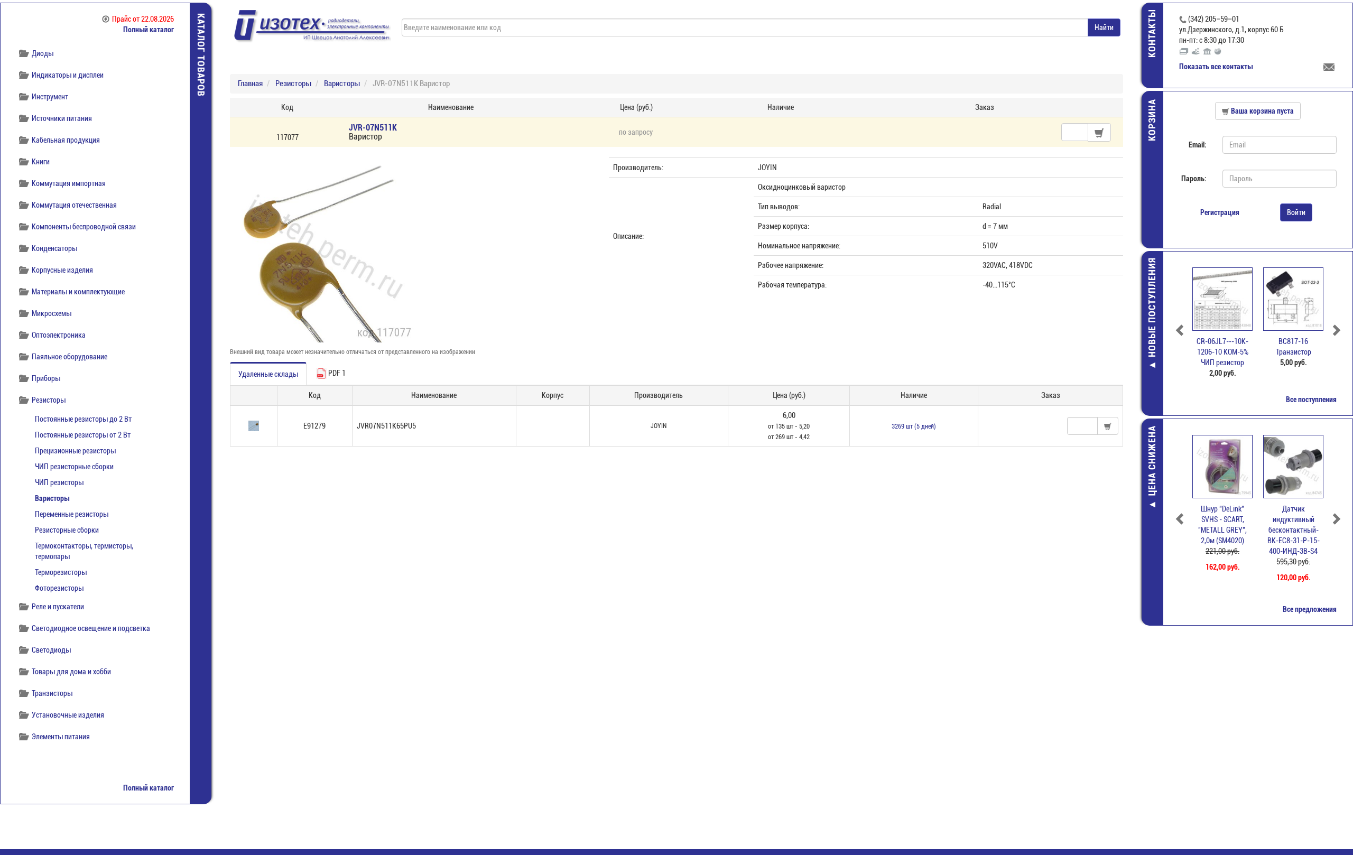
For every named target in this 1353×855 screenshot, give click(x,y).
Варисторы (52, 498)
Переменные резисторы (71, 514)
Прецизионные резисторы (75, 451)
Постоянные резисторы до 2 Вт (83, 419)
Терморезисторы (61, 572)
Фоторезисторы (59, 588)
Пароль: (1194, 178)
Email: (1198, 145)
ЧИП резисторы (59, 482)
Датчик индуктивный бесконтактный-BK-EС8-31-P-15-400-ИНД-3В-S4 (1293, 530)
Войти (1296, 212)
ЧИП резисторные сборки (74, 466)
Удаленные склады (268, 374)
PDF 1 (336, 373)
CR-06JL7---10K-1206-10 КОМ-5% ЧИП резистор (1222, 352)
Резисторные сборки (67, 530)
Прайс (143, 19)
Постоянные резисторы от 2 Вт (83, 435)
